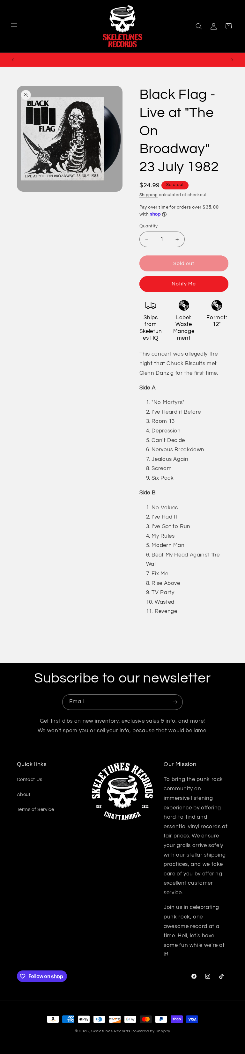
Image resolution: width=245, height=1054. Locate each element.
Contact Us (29, 779)
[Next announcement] (232, 60)
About (24, 794)
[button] (14, 26)
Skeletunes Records (110, 1031)
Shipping (148, 195)
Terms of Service (35, 809)
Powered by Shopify (150, 1031)
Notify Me (184, 283)
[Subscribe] (175, 702)
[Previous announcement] (13, 60)
